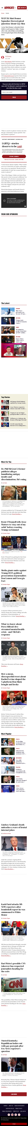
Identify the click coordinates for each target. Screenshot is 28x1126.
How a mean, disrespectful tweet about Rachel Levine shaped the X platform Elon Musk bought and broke (13, 679)
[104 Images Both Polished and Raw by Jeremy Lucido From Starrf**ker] (5, 402)
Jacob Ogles (4, 483)
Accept (14, 1123)
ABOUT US (11, 1105)
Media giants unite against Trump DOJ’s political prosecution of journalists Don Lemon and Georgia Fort (13, 575)
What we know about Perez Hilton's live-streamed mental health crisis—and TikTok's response (12, 629)
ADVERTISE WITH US (10, 1108)
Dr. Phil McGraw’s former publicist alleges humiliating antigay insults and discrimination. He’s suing (13, 474)
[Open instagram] (19, 1114)
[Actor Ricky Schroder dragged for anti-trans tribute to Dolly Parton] (8, 779)
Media (7, 13)
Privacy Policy (24, 1118)
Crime (17, 327)
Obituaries (19, 758)
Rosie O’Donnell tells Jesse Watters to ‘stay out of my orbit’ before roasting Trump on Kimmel (13, 525)
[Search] (15, 8)
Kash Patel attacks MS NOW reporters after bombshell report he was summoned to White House (13, 909)
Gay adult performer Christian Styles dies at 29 (20, 762)
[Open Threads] (15, 1114)
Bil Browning (8, 56)
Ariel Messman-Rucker (6, 833)
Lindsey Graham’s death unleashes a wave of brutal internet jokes (14, 827)
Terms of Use (6, 1119)
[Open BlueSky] (12, 1114)
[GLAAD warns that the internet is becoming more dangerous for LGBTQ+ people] (5, 424)
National (18, 318)
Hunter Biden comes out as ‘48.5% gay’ (20, 340)
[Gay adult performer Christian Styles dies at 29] (8, 760)
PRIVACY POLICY (18, 1108)
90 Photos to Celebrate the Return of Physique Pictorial (18, 419)
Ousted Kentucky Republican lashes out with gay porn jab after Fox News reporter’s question (12, 1046)
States (17, 786)
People (18, 739)
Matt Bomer (8, 61)
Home (2, 13)
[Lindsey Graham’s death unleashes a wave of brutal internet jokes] (14, 843)
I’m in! (14, 97)
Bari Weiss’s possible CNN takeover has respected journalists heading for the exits (13, 967)
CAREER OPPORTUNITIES (19, 1105)
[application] (14, 350)
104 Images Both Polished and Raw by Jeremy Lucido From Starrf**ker (18, 403)
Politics (18, 767)
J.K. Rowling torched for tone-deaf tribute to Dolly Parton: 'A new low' (21, 744)
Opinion (18, 308)
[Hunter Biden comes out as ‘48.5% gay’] (8, 339)
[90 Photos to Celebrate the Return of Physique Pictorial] (5, 419)
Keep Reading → (17, 514)
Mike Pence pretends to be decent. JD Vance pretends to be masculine (21, 314)
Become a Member (14, 156)
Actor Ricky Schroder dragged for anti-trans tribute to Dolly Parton (21, 782)
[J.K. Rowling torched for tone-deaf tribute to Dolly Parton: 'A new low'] (8, 742)
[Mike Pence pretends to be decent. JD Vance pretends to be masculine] (8, 311)
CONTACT (6, 1105)
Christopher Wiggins (6, 533)
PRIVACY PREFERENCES (7, 1111)
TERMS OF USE (16, 1111)
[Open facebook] (9, 1114)
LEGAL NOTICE (23, 1111)
